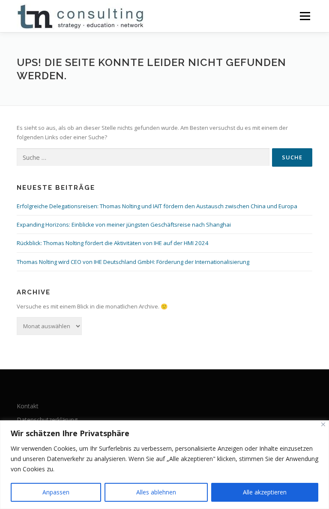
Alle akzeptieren (265, 492)
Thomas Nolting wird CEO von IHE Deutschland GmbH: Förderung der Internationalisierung (133, 262)
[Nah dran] (323, 424)
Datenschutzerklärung (47, 420)
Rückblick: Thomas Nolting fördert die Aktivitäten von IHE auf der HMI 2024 (113, 243)
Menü (304, 16)
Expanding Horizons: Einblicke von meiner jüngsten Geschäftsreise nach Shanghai (124, 224)
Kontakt (28, 406)
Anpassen (55, 492)
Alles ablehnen (156, 492)
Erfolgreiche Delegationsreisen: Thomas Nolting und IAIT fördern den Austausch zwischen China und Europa (157, 206)
